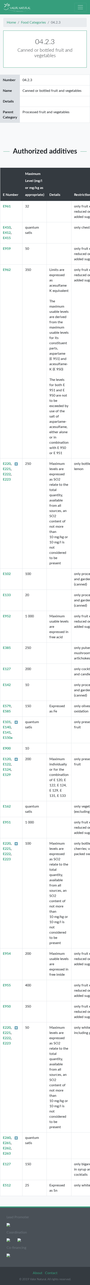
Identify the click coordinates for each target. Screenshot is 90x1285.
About (38, 1273)
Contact (51, 1273)
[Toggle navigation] (80, 7)
